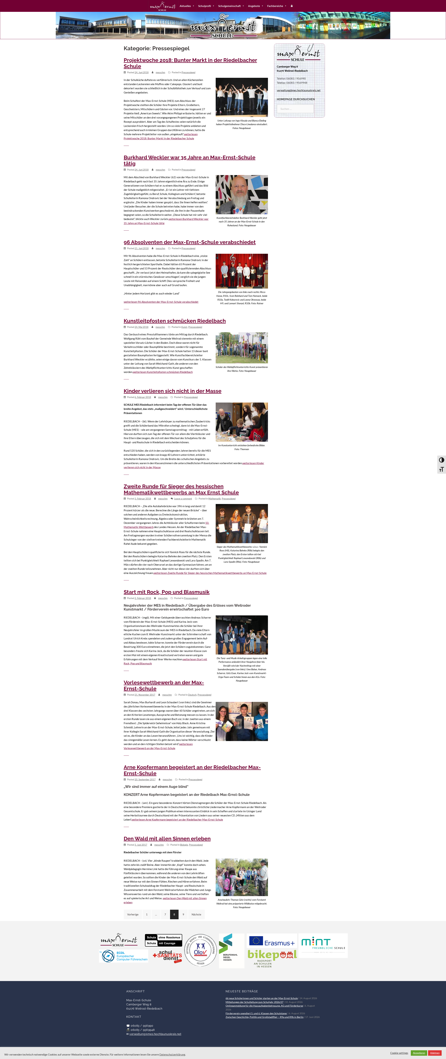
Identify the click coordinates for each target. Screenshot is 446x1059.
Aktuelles (185, 5)
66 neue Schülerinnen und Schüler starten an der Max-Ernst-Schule (262, 998)
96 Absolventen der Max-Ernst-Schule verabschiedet (190, 242)
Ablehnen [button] (435, 1053)
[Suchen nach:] (295, 108)
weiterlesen (161, 301)
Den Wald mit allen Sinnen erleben (167, 839)
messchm (160, 72)
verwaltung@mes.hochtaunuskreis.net (155, 1034)
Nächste (196, 914)
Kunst (184, 327)
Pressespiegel (188, 72)
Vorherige (133, 914)
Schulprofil (204, 5)
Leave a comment (183, 498)
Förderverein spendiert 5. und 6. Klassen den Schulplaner (256, 1013)
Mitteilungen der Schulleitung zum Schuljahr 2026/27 (254, 1002)
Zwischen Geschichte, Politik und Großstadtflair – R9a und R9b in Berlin (264, 1017)
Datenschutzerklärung (172, 1054)
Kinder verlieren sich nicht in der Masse (172, 391)
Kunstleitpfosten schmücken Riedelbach (175, 321)
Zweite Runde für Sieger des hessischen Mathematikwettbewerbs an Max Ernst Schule (181, 489)
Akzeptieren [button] (419, 1053)
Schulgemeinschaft (229, 5)
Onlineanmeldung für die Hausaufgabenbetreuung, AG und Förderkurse (264, 1005)
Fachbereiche (275, 5)
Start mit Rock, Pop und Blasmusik (167, 592)
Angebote (254, 5)
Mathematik (214, 498)
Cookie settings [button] (399, 1053)
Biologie (184, 844)
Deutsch (192, 694)
